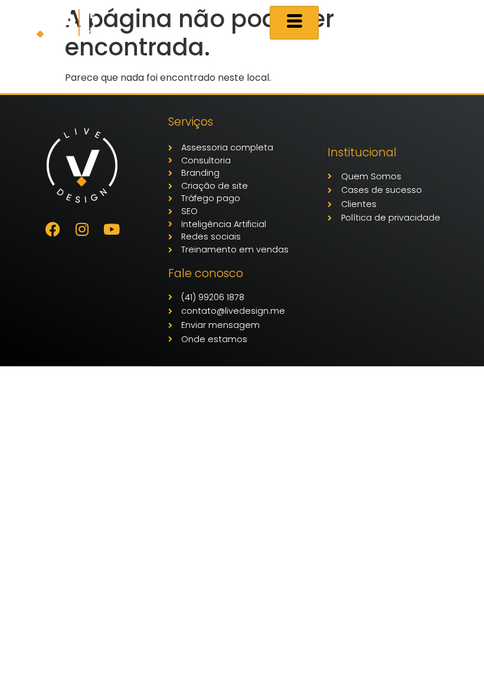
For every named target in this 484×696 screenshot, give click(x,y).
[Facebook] (52, 229)
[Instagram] (82, 229)
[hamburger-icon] (294, 23)
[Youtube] (111, 229)
